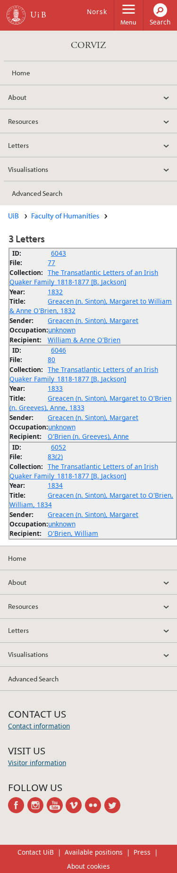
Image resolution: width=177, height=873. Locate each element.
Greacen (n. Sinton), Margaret (93, 320)
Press (142, 852)
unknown (62, 329)
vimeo (75, 805)
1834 (55, 485)
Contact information (39, 725)
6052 (58, 447)
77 (51, 262)
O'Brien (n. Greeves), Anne (88, 436)
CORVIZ (88, 45)
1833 (55, 388)
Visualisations (28, 169)
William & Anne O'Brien (84, 339)
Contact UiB (35, 852)
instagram (37, 805)
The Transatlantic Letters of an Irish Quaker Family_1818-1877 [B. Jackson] (84, 277)
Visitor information (37, 762)
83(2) (55, 456)
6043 (58, 253)
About (17, 97)
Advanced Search (37, 193)
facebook (17, 805)
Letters (18, 145)
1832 (55, 291)
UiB (13, 215)
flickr (94, 805)
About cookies (88, 866)
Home (21, 72)
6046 (58, 350)
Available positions (94, 852)
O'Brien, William (73, 533)
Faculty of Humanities (65, 215)
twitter (114, 805)
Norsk (97, 11)
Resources (23, 121)
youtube (56, 805)
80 (51, 359)
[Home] (16, 15)
